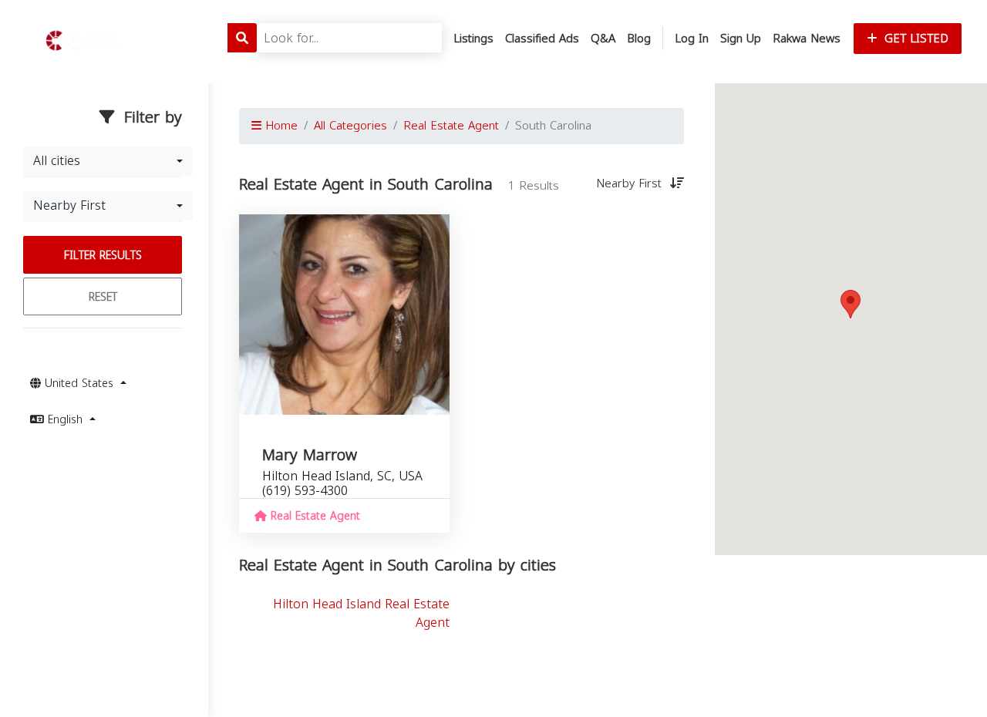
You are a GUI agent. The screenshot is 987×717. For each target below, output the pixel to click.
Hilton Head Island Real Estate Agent (361, 613)
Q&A (603, 38)
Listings (473, 38)
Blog (639, 38)
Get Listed (914, 38)
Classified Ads (542, 38)
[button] (850, 304)
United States (79, 383)
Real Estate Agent (451, 125)
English (65, 419)
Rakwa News (806, 38)
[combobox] (108, 161)
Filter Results (103, 255)
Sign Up (740, 38)
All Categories (350, 125)
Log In (692, 38)
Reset (103, 297)
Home (279, 125)
